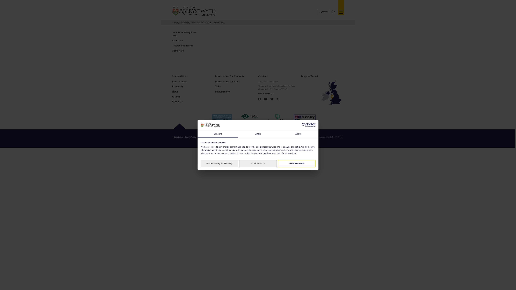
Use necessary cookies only (219, 163)
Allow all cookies (297, 163)
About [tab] (298, 134)
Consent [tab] (218, 134)
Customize (256, 163)
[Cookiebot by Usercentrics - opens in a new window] (304, 125)
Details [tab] (258, 134)
